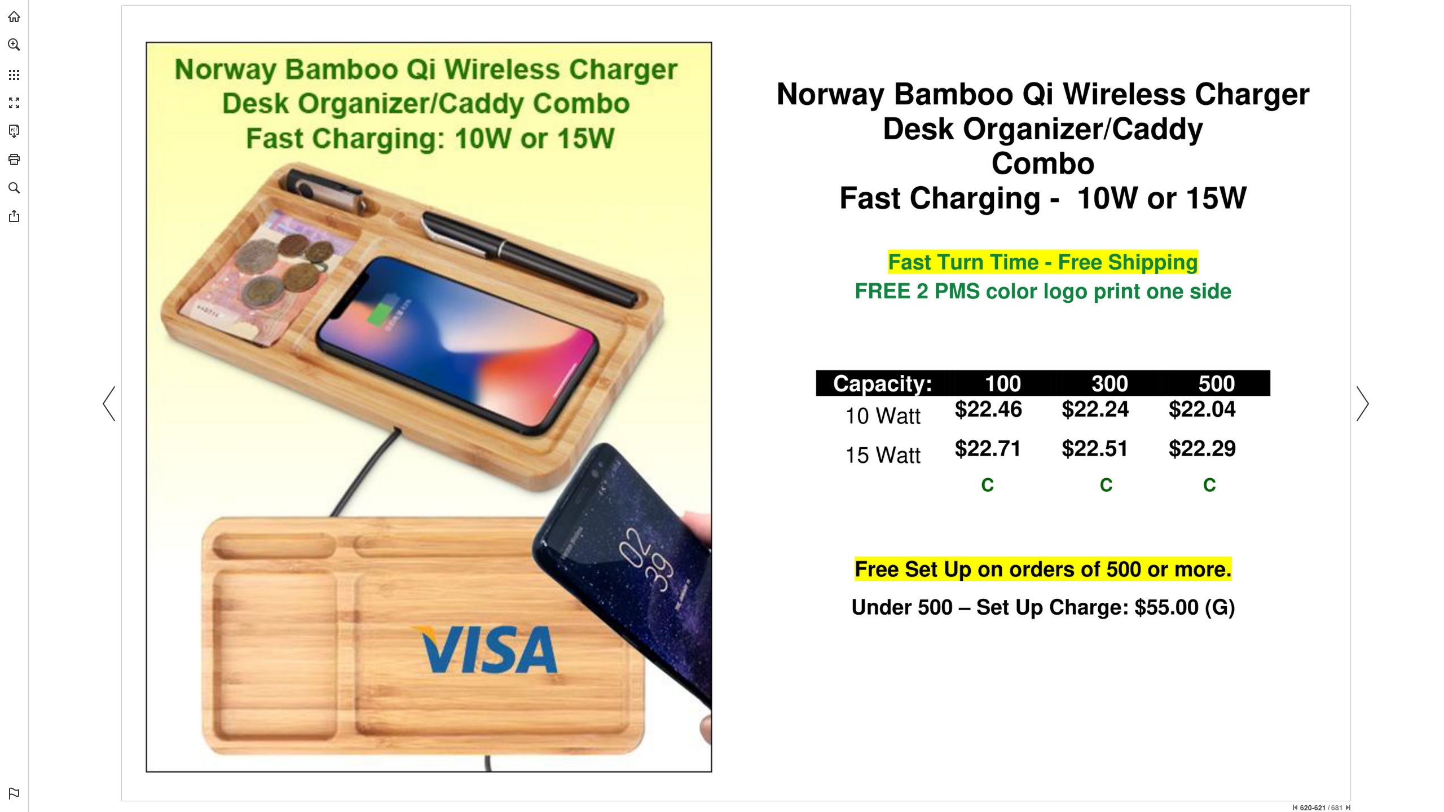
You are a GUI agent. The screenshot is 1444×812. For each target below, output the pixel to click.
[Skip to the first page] (1295, 807)
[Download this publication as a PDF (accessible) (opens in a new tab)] (14, 131)
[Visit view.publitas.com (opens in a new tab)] (14, 16)
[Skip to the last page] (1348, 807)
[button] (14, 44)
